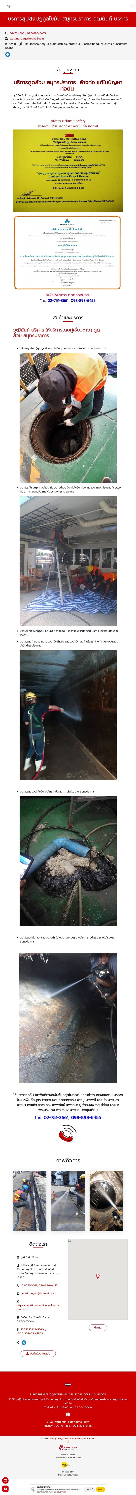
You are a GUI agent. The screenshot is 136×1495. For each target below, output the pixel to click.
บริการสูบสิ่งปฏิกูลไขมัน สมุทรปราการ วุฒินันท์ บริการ (72, 1438)
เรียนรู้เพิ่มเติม (61, 1492)
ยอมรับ (100, 1489)
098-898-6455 (36, 33)
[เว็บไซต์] (7, 55)
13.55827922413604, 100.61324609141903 (31, 1332)
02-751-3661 (17, 33)
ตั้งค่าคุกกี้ (89, 1489)
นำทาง (98, 1328)
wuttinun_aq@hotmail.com (27, 39)
